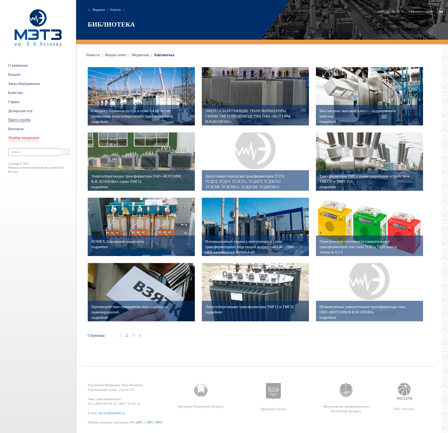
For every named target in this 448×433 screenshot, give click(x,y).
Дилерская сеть (20, 111)
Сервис (14, 102)
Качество (15, 93)
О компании (18, 65)
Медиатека (98, 9)
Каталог (14, 74)
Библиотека (164, 55)
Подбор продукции (23, 138)
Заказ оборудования (24, 84)
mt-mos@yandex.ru (112, 413)
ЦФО (139, 422)
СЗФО (149, 422)
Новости (115, 9)
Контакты (16, 129)
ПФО (158, 422)
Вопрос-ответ (116, 55)
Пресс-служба (19, 120)
